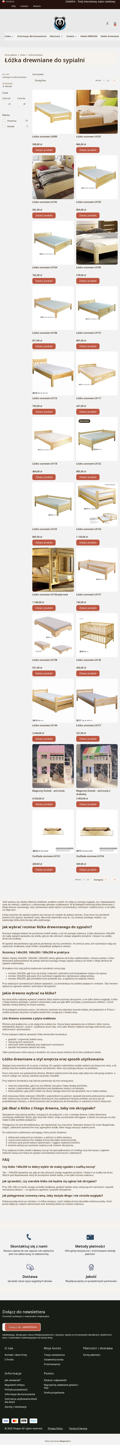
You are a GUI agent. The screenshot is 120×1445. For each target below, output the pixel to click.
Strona (98, 80)
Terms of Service (78, 1428)
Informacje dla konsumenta (20, 1394)
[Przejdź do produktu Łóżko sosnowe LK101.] (97, 112)
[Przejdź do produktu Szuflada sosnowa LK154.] (97, 831)
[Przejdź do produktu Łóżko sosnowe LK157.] (97, 701)
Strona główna (11, 55)
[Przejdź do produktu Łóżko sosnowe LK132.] (97, 439)
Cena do (21, 98)
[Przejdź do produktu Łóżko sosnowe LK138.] (53, 635)
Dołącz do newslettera (23, 1327)
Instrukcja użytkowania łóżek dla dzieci (21, 1400)
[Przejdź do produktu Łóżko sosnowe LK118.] (53, 439)
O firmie (9, 1359)
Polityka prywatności (16, 1389)
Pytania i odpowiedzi (55, 1380)
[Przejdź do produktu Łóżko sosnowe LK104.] (53, 243)
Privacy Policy (55, 1428)
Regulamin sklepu (15, 1384)
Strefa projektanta (54, 1392)
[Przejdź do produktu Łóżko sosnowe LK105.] (97, 243)
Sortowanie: (38, 74)
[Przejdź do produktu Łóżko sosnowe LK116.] (53, 373)
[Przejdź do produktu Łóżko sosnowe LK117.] (97, 373)
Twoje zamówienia (54, 1354)
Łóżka (22, 55)
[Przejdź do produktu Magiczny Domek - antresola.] (53, 766)
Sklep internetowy (57, 1441)
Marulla (10, 126)
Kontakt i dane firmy (16, 1354)
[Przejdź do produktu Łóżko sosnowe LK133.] (53, 504)
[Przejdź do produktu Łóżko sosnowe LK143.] (97, 635)
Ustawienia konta (53, 1359)
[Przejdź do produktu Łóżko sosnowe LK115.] (97, 308)
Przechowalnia (52, 1364)
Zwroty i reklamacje (15, 1406)
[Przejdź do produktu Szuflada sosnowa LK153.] (53, 831)
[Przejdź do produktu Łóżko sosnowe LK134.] (97, 504)
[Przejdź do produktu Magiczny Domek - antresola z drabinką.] (97, 766)
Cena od (6, 98)
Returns (37, 6)
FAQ (13, 6)
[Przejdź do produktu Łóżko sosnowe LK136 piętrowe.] (53, 570)
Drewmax (11, 120)
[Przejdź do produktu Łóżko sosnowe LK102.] (53, 177)
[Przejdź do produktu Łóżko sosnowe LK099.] (53, 112)
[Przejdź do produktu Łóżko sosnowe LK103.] (97, 177)
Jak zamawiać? (13, 1380)
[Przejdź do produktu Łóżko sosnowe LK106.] (53, 308)
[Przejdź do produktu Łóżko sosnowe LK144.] (53, 701)
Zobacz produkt (44, 150)
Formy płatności (91, 1354)
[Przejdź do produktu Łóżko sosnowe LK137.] (97, 570)
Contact (24, 6)
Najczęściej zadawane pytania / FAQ (61, 1386)
